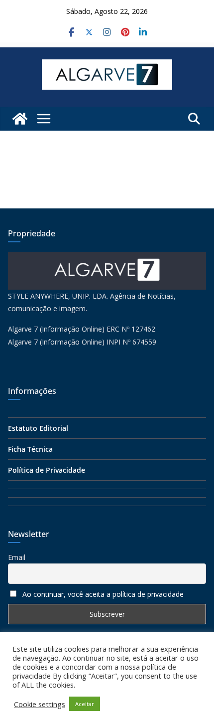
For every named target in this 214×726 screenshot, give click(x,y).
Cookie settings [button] (39, 704)
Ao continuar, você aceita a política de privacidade (103, 594)
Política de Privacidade (46, 470)
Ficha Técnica (30, 449)
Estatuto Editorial (38, 428)
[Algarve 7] (20, 119)
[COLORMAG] (107, 258)
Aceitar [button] (84, 704)
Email (16, 557)
